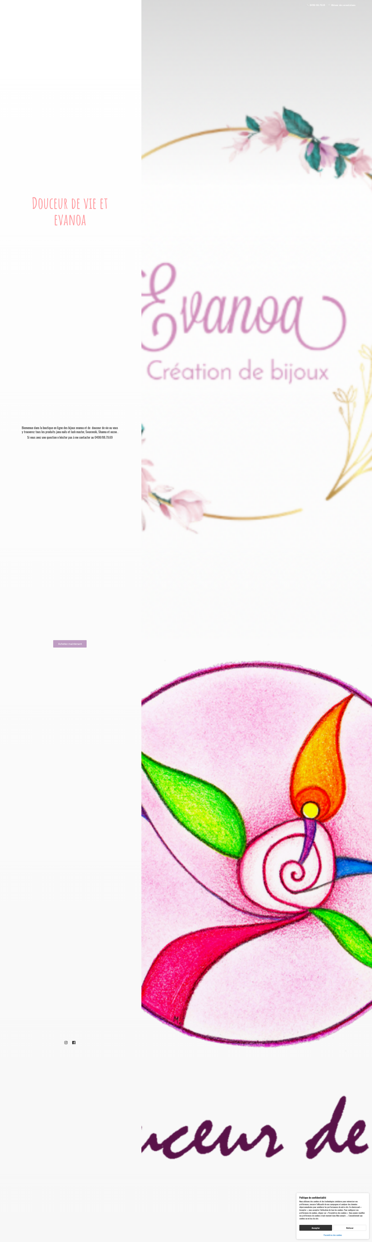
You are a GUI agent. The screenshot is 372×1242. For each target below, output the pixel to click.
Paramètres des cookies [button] (333, 1234)
